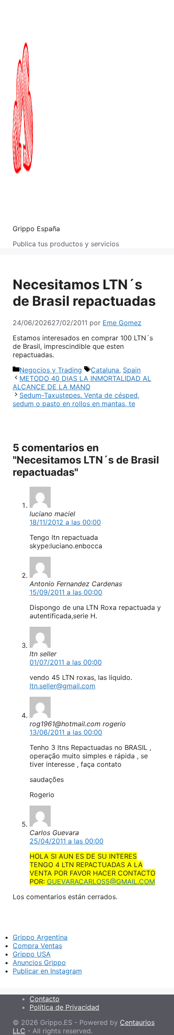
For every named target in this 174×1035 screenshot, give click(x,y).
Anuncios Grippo (39, 962)
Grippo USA (32, 954)
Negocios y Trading (50, 370)
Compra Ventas (37, 945)
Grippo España (36, 228)
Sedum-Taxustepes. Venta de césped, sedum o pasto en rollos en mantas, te (76, 399)
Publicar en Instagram (47, 971)
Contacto (45, 999)
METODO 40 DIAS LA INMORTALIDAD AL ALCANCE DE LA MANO (82, 382)
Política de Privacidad (64, 1007)
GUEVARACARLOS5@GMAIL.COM (101, 881)
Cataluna (105, 370)
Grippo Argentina (40, 937)
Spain (132, 370)
